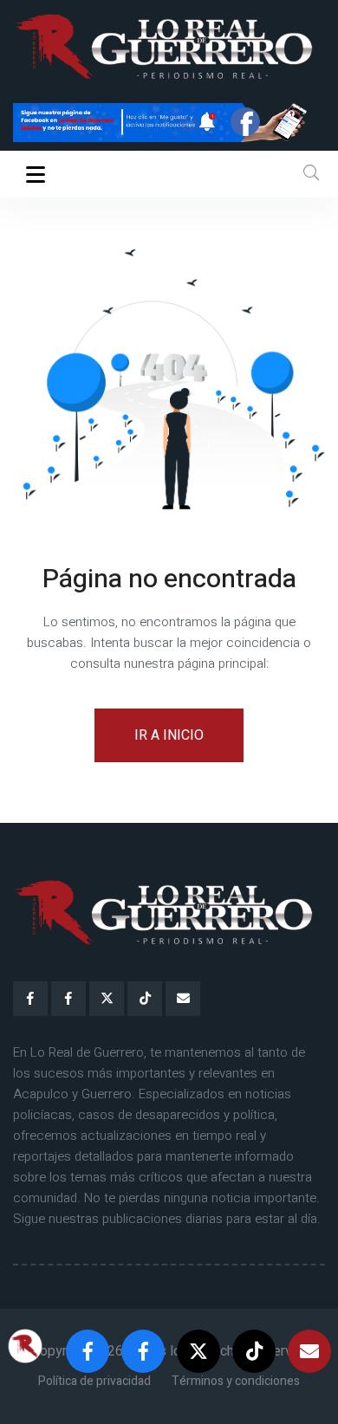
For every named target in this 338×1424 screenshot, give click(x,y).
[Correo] (183, 998)
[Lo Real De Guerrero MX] (30, 998)
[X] (106, 998)
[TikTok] (144, 998)
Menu (38, 174)
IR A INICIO (169, 735)
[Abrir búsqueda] (311, 173)
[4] (169, 121)
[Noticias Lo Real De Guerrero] (68, 998)
